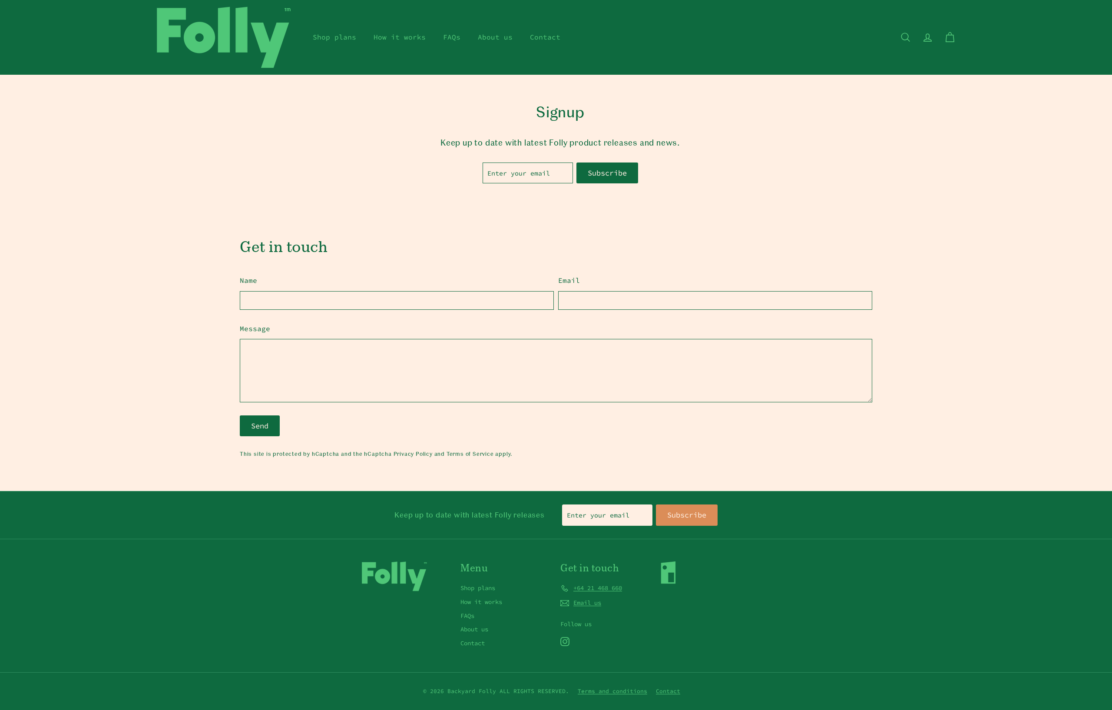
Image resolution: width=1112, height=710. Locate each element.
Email (569, 280)
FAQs (451, 37)
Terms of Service (470, 454)
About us (495, 37)
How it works (400, 37)
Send (259, 426)
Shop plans (334, 37)
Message (255, 328)
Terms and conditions (612, 691)
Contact (545, 37)
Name (248, 280)
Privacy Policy (413, 454)
